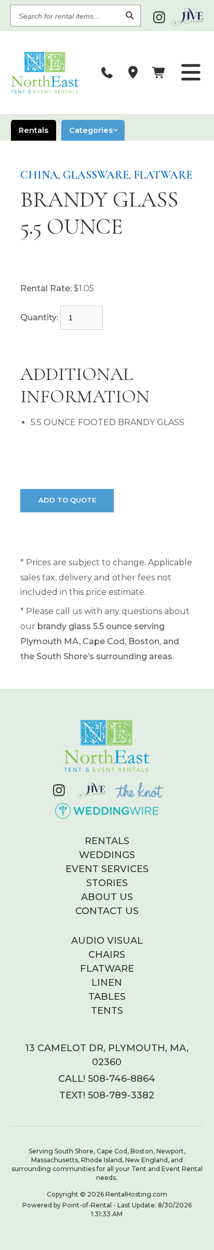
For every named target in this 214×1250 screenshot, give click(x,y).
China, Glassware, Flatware (106, 175)
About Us (107, 897)
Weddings (107, 855)
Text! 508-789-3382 (106, 1095)
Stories (107, 883)
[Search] (129, 15)
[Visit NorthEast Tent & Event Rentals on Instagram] (159, 17)
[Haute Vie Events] (187, 17)
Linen (106, 982)
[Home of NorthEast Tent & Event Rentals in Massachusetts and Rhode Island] (107, 746)
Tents (107, 1010)
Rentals (107, 841)
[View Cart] (159, 73)
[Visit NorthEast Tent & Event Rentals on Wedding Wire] (107, 811)
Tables (107, 996)
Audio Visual (107, 940)
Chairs (106, 954)
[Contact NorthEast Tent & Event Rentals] (133, 73)
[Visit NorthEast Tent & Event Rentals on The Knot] (139, 790)
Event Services (107, 869)
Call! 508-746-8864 (106, 1078)
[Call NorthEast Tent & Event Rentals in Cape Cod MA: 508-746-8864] (107, 73)
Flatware (107, 968)
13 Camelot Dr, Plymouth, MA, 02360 (107, 1055)
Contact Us (107, 911)
